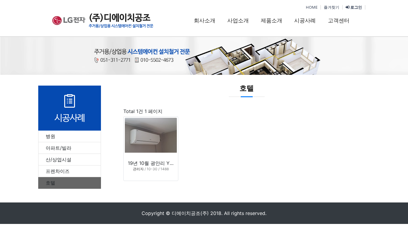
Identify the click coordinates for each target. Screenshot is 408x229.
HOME (311, 7)
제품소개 (271, 20)
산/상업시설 (58, 160)
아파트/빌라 (58, 148)
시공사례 (305, 20)
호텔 (50, 183)
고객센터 (338, 20)
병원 (50, 136)
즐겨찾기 (331, 7)
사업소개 (238, 20)
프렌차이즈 (58, 171)
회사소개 (204, 20)
